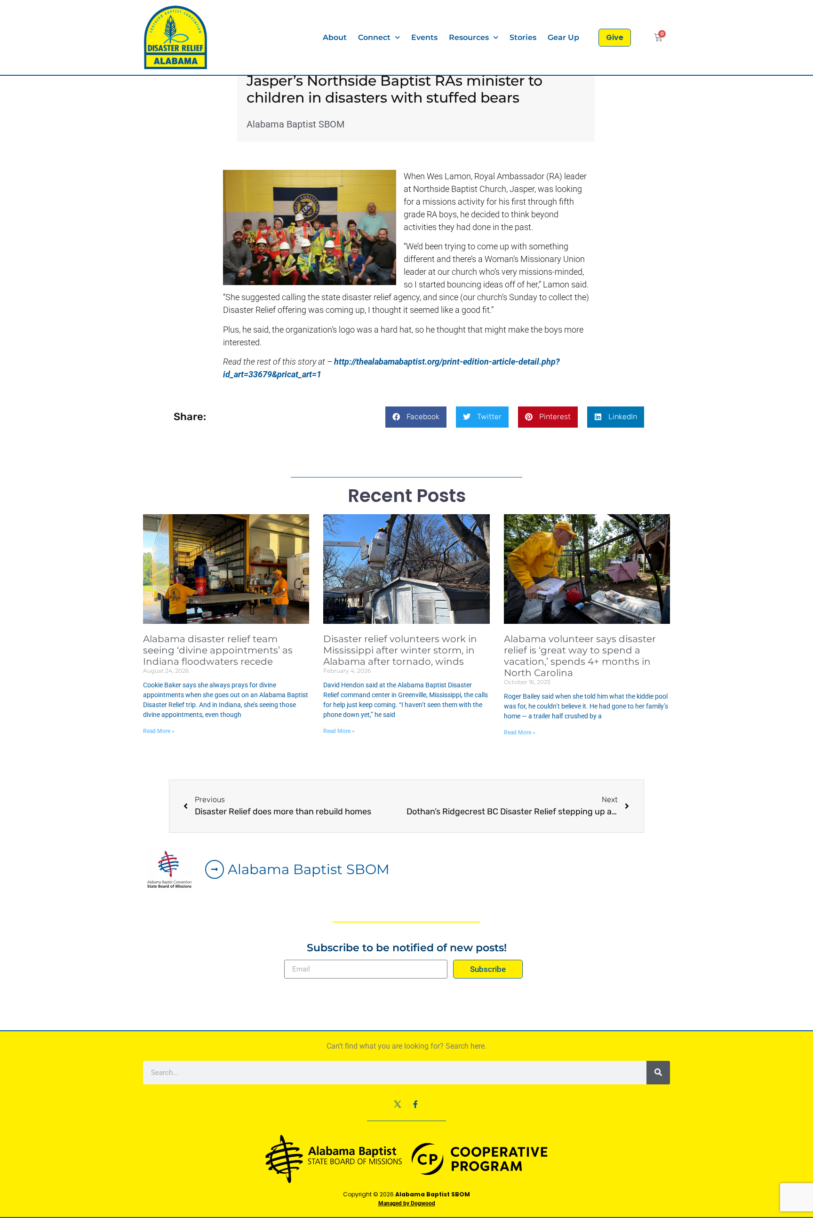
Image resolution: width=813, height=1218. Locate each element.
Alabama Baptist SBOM (309, 869)
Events (424, 37)
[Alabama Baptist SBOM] (214, 869)
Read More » (159, 731)
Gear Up (563, 37)
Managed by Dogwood (406, 1203)
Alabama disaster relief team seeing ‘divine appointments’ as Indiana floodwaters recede (218, 650)
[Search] (658, 1072)
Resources (469, 37)
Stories (523, 37)
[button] (415, 417)
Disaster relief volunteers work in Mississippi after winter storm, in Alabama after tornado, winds (400, 650)
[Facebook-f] (415, 1104)
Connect (374, 37)
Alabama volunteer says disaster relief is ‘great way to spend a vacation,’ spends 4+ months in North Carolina (580, 655)
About (335, 37)
